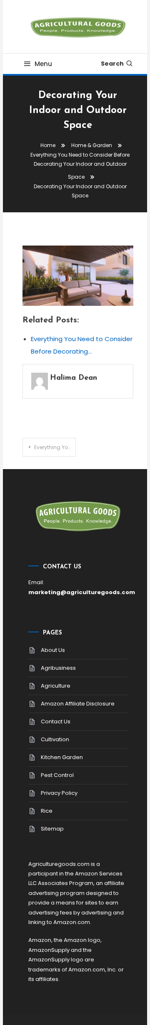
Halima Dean (73, 378)
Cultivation (55, 739)
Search (112, 63)
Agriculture (55, 686)
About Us (53, 650)
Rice (46, 811)
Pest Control (57, 775)
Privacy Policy (59, 793)
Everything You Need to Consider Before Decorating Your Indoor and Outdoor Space (55, 447)
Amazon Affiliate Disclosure (78, 704)
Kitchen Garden (62, 757)
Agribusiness (58, 668)
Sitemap (52, 829)
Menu (43, 63)
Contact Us (55, 721)
